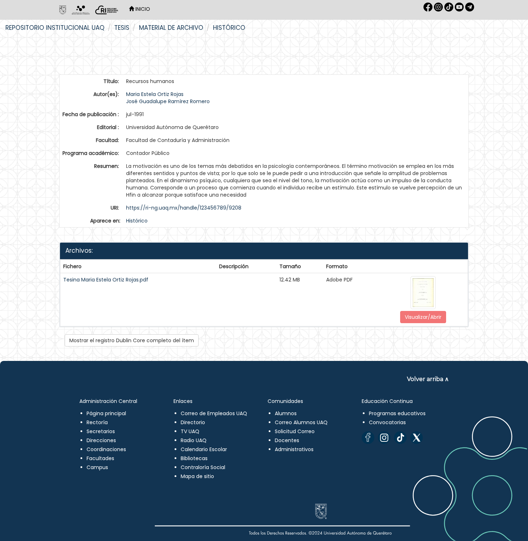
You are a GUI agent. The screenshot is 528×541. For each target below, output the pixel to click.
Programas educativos (397, 413)
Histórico (229, 27)
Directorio (193, 422)
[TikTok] (400, 437)
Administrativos (294, 449)
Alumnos (286, 413)
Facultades (100, 458)
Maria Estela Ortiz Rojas (155, 94)
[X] (416, 437)
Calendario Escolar (204, 449)
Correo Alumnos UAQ (301, 422)
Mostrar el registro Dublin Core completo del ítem (131, 340)
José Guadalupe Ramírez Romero (168, 101)
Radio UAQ (194, 440)
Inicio (142, 9)
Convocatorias (387, 422)
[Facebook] (368, 437)
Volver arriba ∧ (428, 379)
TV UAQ (190, 431)
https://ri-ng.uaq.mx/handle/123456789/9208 (183, 207)
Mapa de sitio (197, 476)
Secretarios (101, 431)
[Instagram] (384, 437)
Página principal (106, 413)
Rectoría (97, 422)
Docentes (287, 440)
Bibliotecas (194, 458)
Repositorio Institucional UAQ (55, 27)
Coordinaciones (106, 449)
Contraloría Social (203, 467)
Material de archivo (171, 27)
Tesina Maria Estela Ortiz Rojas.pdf (105, 279)
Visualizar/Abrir (423, 317)
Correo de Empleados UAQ (214, 413)
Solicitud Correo (295, 431)
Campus (97, 467)
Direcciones (101, 440)
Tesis (121, 27)
